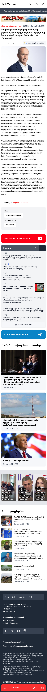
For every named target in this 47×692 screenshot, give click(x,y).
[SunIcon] (36, 3)
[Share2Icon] (8, 43)
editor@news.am (9, 612)
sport (7, 597)
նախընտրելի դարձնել (36, 43)
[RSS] (36, 248)
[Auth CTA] (43, 3)
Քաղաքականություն (11, 26)
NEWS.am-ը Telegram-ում (16, 334)
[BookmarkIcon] (13, 43)
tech (30, 597)
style (14, 597)
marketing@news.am (10, 623)
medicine (22, 597)
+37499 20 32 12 (8, 609)
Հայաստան (10, 225)
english (16, 203)
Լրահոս (15, 688)
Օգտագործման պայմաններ (14, 642)
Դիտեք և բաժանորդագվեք (17, 238)
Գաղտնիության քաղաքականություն (18, 646)
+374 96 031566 (8, 620)
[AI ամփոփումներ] (42, 248)
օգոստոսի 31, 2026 (25, 325)
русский (24, 203)
